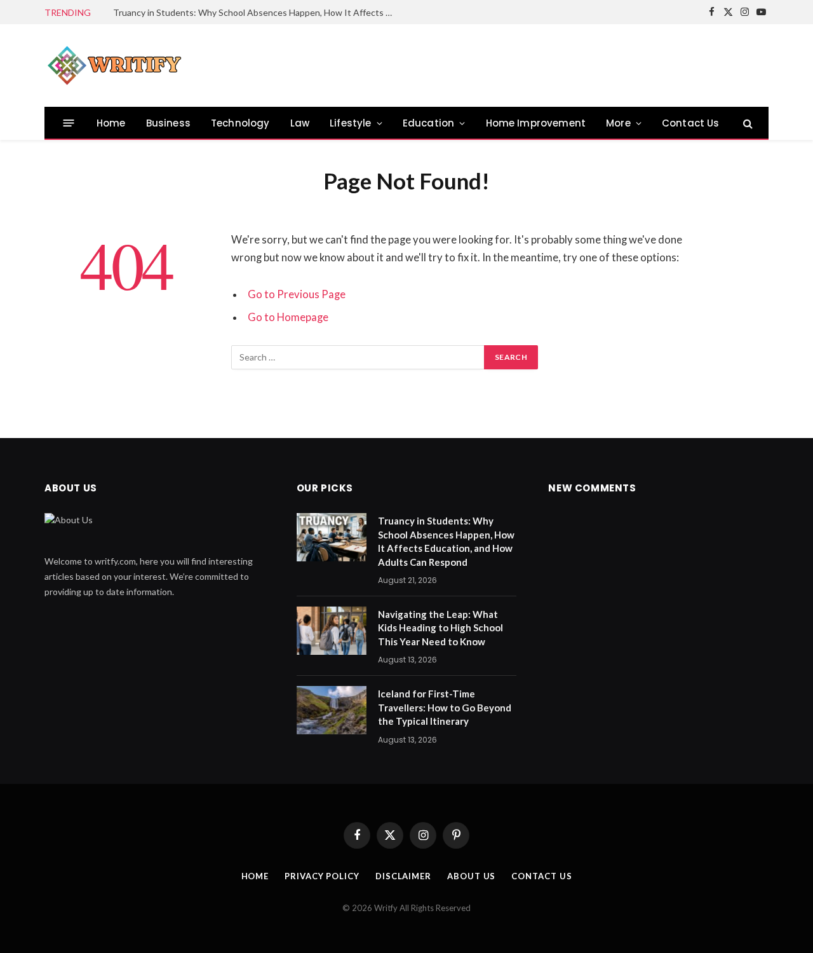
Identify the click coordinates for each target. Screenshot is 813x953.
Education (429, 123)
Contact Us (691, 123)
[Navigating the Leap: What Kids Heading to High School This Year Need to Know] (331, 631)
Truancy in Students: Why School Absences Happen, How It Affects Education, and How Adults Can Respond (256, 12)
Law (300, 123)
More (618, 123)
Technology (240, 123)
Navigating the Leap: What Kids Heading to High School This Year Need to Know (440, 627)
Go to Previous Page (297, 294)
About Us (471, 876)
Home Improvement (536, 123)
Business (168, 123)
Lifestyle (351, 123)
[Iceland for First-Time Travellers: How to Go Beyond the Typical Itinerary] (331, 710)
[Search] (747, 123)
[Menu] (69, 123)
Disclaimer (403, 876)
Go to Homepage (288, 317)
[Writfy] (114, 65)
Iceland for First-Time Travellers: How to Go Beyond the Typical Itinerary (444, 707)
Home (111, 123)
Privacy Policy (322, 876)
